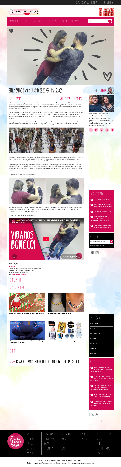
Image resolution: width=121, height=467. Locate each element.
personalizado (59, 361)
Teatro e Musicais (104, 434)
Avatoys (12, 267)
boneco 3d (47, 361)
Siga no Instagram (103, 424)
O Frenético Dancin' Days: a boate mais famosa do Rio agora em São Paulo (101, 378)
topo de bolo (73, 361)
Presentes (27, 21)
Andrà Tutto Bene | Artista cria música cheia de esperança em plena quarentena (101, 369)
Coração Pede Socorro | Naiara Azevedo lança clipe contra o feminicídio (101, 403)
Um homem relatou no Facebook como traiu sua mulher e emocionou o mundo (99, 218)
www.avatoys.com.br (19, 274)
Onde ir (93, 348)
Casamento (49, 448)
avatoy (22, 361)
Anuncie (110, 2)
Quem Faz (85, 2)
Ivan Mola (102, 90)
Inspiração (14, 21)
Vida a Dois (38, 21)
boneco (38, 361)
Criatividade (84, 439)
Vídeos (99, 439)
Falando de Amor (103, 448)
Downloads (94, 324)
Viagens (65, 21)
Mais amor (75, 21)
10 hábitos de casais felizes (102, 199)
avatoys (31, 361)
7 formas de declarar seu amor (103, 211)
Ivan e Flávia (52, 21)
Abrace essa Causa (49, 441)
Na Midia (94, 2)
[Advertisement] (101, 161)
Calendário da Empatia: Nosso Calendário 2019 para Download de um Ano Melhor (100, 387)
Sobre (78, 2)
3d (17, 361)
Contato (102, 2)
